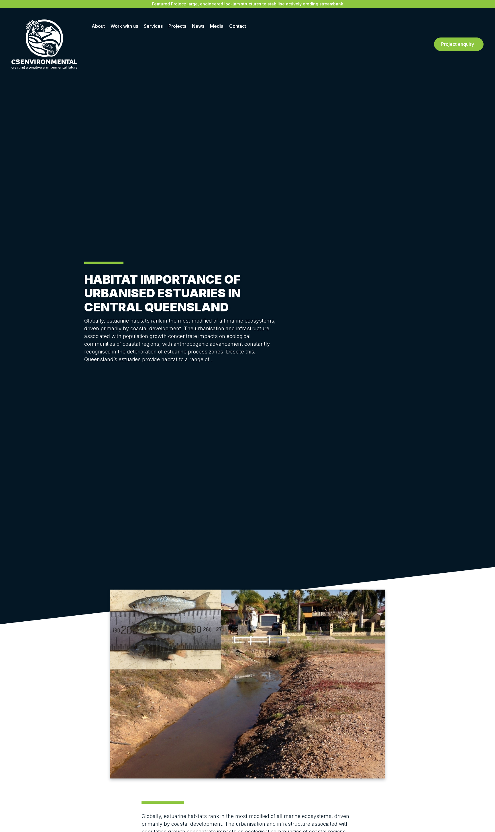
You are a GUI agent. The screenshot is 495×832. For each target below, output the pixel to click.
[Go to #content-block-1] (88, 374)
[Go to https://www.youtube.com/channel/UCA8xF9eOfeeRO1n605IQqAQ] (490, 350)
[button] (459, 44)
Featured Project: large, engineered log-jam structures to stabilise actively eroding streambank (247, 3)
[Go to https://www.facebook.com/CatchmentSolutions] (490, 338)
